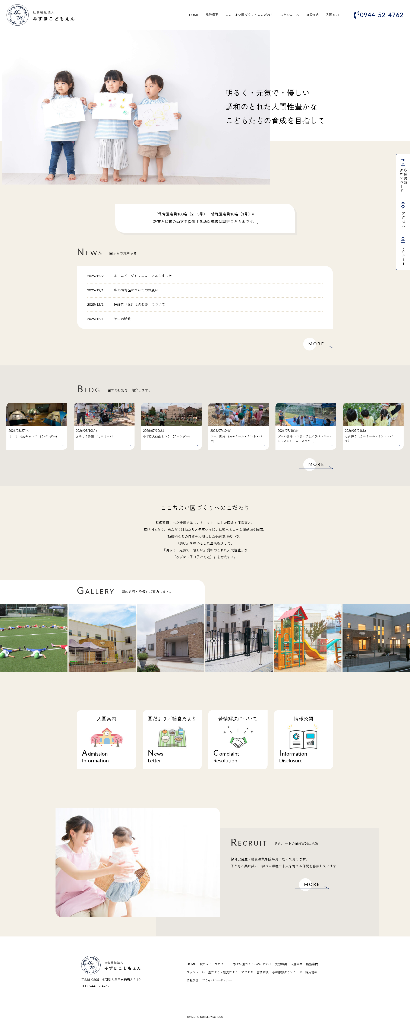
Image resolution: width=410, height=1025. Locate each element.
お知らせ (205, 964)
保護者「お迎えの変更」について (139, 304)
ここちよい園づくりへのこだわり (249, 15)
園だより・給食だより (223, 972)
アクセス (247, 972)
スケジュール (289, 15)
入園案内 (332, 15)
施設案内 (312, 15)
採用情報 (311, 972)
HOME (194, 15)
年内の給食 (122, 319)
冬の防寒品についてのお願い (136, 290)
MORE (316, 344)
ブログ (219, 964)
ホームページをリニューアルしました (143, 276)
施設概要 (212, 15)
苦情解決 (263, 972)
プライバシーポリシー (217, 980)
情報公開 (193, 980)
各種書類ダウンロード (287, 972)
